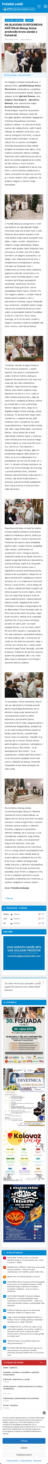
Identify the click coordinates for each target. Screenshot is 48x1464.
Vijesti (29, 20)
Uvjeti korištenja (26, 1460)
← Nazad (9, 898)
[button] (44, 1413)
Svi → (42, 1363)
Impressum (37, 1460)
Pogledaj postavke (24, 1455)
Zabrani (24, 1448)
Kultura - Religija (14, 20)
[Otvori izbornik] (45, 6)
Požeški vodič (12, 4)
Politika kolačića (13, 1460)
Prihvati (24, 1441)
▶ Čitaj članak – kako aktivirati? (18, 75)
